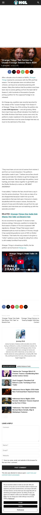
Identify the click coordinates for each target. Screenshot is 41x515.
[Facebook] (9, 72)
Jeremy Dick (6, 65)
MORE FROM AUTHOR (24, 366)
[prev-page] (3, 417)
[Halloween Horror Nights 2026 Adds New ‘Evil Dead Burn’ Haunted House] (6, 391)
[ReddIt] (27, 72)
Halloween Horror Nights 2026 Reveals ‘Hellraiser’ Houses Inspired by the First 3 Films (25, 401)
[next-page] (6, 417)
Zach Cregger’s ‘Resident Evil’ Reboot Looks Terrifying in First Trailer (24, 383)
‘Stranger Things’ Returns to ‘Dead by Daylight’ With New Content (30, 320)
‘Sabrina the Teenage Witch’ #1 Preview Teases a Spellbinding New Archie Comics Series (25, 373)
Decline (20, 506)
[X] (14, 72)
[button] (3, 2)
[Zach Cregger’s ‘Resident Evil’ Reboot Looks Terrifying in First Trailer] (6, 382)
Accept (20, 502)
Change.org (22, 248)
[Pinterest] (18, 72)
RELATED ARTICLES (9, 366)
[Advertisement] (20, 26)
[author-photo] (20, 338)
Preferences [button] (11, 498)
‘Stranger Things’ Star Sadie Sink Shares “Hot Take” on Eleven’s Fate (10, 320)
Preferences (20, 510)
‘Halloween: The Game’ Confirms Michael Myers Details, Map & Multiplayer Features (24, 410)
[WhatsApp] (23, 72)
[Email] (31, 72)
